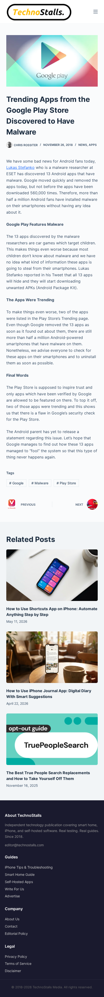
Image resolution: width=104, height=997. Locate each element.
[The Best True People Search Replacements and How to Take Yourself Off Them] (52, 739)
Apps (93, 145)
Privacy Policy (16, 956)
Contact (11, 926)
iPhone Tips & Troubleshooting (29, 867)
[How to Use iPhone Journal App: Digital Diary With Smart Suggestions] (52, 657)
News (82, 145)
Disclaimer (13, 971)
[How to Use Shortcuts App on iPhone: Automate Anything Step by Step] (52, 575)
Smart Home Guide (20, 874)
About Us (12, 919)
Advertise (12, 896)
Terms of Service (18, 963)
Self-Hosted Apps (19, 882)
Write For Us (14, 889)
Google (16, 483)
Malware (39, 483)
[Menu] (95, 11)
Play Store (66, 483)
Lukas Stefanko (20, 167)
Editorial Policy (16, 933)
